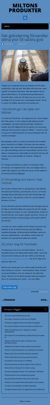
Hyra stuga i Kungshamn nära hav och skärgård (20, 319)
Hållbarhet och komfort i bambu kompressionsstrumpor (23, 346)
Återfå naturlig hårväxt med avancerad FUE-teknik (21, 357)
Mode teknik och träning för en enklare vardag (20, 368)
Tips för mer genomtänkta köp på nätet (17, 316)
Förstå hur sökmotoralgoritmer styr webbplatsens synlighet (24, 350)
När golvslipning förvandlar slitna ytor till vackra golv (22, 379)
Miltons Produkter (25, 8)
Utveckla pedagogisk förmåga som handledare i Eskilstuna (24, 371)
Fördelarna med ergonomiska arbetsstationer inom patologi (24, 382)
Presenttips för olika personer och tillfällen (18, 361)
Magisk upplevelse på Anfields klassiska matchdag (21, 354)
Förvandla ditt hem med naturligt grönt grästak (20, 375)
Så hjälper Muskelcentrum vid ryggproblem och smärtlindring (25, 389)
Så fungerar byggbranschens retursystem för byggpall (22, 323)
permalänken (43, 291)
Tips (14, 287)
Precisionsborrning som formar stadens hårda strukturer (23, 364)
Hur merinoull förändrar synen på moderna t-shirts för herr (24, 326)
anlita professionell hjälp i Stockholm (15, 259)
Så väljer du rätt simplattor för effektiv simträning (20, 386)
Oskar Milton (8, 44)
